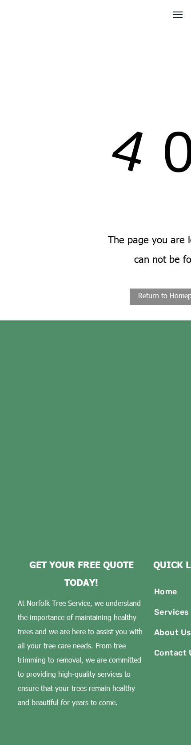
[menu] (178, 14)
